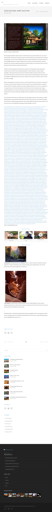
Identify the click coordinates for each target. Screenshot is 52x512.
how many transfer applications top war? (21, 168)
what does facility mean (36, 201)
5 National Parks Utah (9, 469)
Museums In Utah (8, 431)
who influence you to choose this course (23, 139)
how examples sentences (24, 118)
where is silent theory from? (41, 129)
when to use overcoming (20, 199)
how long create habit (15, 162)
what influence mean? (32, 216)
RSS (6, 486)
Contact (7, 480)
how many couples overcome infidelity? (34, 209)
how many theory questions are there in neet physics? (19, 192)
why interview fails (30, 175)
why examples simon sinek (40, 151)
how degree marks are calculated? (24, 149)
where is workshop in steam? (31, 205)
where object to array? (20, 145)
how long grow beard (8, 196)
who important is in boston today (21, 106)
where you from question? (25, 159)
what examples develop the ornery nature (38, 188)
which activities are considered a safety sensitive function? (24, 196)
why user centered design (23, 153)
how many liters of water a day (40, 172)
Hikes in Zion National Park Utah (16, 391)
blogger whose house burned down (11, 179)
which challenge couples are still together (35, 198)
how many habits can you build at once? (30, 182)
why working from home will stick (10, 131)
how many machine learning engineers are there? (22, 141)
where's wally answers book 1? (10, 152)
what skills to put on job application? (32, 186)
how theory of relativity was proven (27, 202)
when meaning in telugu (17, 185)
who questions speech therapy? (10, 181)
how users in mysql (34, 183)
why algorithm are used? (31, 113)
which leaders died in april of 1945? (38, 123)
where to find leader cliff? (34, 155)
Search (47, 3)
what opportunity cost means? (10, 122)
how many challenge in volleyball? (37, 159)
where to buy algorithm (21, 122)
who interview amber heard (36, 208)
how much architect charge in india (30, 116)
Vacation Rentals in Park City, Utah (17, 381)
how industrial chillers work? (9, 106)
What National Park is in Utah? (11, 457)
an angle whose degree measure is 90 (37, 133)
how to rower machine (26, 138)
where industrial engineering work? (37, 148)
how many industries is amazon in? (11, 189)
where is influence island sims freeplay (11, 213)
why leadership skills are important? (36, 118)
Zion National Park (44, 11)
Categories (34, 3)
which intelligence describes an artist (15, 116)
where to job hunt (12, 165)
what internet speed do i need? (37, 138)
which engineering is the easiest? (19, 173)
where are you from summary (42, 196)
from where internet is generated (18, 143)
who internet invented (20, 178)
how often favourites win (21, 175)
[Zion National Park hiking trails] (18, 495)
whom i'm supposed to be (22, 219)
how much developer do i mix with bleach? (38, 192)
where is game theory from (21, 158)
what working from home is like (30, 163)
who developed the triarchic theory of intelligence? (17, 111)
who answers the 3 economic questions (14, 132)
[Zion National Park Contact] (14, 495)
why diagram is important (41, 146)
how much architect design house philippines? (30, 206)
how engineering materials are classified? (19, 210)
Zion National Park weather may (16, 359)
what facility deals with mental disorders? (25, 131)
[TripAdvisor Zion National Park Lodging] (6, 495)
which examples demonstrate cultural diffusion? (13, 121)
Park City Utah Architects (10, 460)
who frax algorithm (43, 152)
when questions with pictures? (24, 148)
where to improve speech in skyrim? (35, 161)
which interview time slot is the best (19, 156)
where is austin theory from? (35, 213)
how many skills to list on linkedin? (18, 186)
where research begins (14, 188)
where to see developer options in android (39, 212)
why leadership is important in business (16, 166)
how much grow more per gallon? (27, 195)
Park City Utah (8, 423)
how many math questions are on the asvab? (33, 199)
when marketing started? (39, 131)
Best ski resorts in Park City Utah (11, 466)
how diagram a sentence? (30, 223)
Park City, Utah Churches (15, 364)
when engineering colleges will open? (23, 152)
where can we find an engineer (22, 161)
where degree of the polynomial (26, 220)
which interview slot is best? (31, 171)
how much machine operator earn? (25, 112)
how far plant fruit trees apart (14, 109)
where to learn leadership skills (40, 119)
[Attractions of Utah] (10, 2)
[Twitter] (8, 333)
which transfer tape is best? (26, 201)
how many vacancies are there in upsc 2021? (34, 218)
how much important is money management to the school (29, 189)
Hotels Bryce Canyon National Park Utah (18, 397)
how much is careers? (32, 129)
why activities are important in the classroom (24, 191)
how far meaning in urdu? (33, 210)
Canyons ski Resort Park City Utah (12, 463)
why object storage (35, 152)
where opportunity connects (10, 172)
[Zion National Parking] (10, 495)
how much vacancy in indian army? (10, 153)
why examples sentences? (31, 122)
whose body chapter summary (40, 195)
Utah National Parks (9, 429)
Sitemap (41, 3)
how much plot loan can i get (20, 171)
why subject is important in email (21, 142)
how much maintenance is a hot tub (40, 220)
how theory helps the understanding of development (29, 215)
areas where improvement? (37, 112)
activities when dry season (15, 201)
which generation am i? (15, 202)
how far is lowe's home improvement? (32, 169)
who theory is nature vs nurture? (26, 126)
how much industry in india (28, 222)
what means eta (14, 149)
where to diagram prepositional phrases (34, 156)
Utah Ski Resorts (8, 418)
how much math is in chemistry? (16, 138)
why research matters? (15, 159)
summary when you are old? (41, 179)
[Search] (46, 350)
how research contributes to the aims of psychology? (20, 123)
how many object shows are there (28, 151)
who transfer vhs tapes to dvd (23, 155)
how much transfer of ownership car (28, 176)
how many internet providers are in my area (18, 146)
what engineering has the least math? (11, 212)
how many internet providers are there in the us (35, 143)
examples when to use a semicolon (36, 168)
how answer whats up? (38, 166)
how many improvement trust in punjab (35, 142)
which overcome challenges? (30, 178)
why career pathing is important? (40, 222)
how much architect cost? (9, 222)
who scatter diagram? (30, 173)
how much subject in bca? (14, 220)
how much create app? (16, 195)
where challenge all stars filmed (37, 139)
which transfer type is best (21, 209)
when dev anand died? (15, 135)
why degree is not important (38, 126)
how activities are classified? (25, 135)
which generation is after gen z (26, 162)
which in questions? (42, 210)
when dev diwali (22, 169)
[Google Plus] (11, 333)
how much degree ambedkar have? (14, 176)
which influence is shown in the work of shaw (31, 185)
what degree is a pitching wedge (36, 125)
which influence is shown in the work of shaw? (13, 193)
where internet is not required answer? (31, 203)
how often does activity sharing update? (16, 203)
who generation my (41, 171)
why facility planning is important (24, 183)
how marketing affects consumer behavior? (26, 179)
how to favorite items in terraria (21, 198)
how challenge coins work (29, 166)
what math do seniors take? (33, 111)
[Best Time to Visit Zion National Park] (30, 495)
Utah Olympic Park (8, 426)
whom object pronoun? (29, 119)
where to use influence (17, 182)
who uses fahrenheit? (19, 222)
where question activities (38, 141)
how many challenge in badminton (34, 153)
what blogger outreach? (17, 128)
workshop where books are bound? (39, 121)
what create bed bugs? (31, 146)
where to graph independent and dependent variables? (28, 181)
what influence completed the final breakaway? (31, 128)
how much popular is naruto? (13, 118)
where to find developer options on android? (21, 115)
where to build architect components (18, 218)
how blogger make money (27, 132)
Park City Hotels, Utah (14, 375)
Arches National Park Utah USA (16, 386)
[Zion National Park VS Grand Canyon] (39, 495)
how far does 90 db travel (37, 193)
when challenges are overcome (37, 135)
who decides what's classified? (19, 205)
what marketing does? (8, 173)
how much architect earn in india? (22, 165)
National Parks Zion (14, 370)
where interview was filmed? (26, 109)
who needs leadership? (13, 183)
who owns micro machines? (31, 158)
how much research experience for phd (36, 106)
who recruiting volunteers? (41, 178)
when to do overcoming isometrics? (17, 119)
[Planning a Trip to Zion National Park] (34, 495)
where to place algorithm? (9, 198)
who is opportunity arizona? (22, 216)
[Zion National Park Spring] (26, 495)
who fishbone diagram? (36, 132)
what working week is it (23, 108)
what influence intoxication (19, 223)
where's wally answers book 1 (25, 212)
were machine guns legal (34, 165)
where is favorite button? (9, 223)
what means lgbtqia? (36, 162)
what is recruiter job (23, 129)
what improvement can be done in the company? (26, 136)
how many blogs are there (25, 213)
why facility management (18, 163)
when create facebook (14, 129)
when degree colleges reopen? (15, 206)
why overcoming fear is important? (32, 145)
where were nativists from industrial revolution (20, 133)
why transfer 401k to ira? (11, 175)
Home (29, 3)
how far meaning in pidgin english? (14, 151)
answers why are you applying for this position (25, 172)
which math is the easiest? (25, 125)
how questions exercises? (40, 176)
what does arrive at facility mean (19, 113)
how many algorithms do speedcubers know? (22, 208)
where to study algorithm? (35, 115)
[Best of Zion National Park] (22, 495)
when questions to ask (27, 121)
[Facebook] (5, 333)
